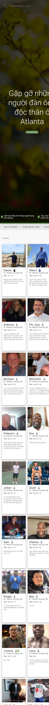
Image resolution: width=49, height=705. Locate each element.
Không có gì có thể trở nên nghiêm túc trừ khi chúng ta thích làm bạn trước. (14, 281)
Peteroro (9, 433)
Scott (32, 487)
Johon (7, 487)
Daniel (8, 270)
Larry (32, 651)
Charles (34, 542)
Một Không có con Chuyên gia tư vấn (13, 552)
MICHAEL (35, 379)
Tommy (8, 651)
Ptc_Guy (34, 324)
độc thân (7, 660)
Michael (9, 379)
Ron (31, 433)
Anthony (9, 324)
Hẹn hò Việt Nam (11, 227)
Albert (33, 270)
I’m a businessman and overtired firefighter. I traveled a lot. (14, 607)
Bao (31, 596)
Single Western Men (31, 227)
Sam (6, 542)
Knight (8, 596)
